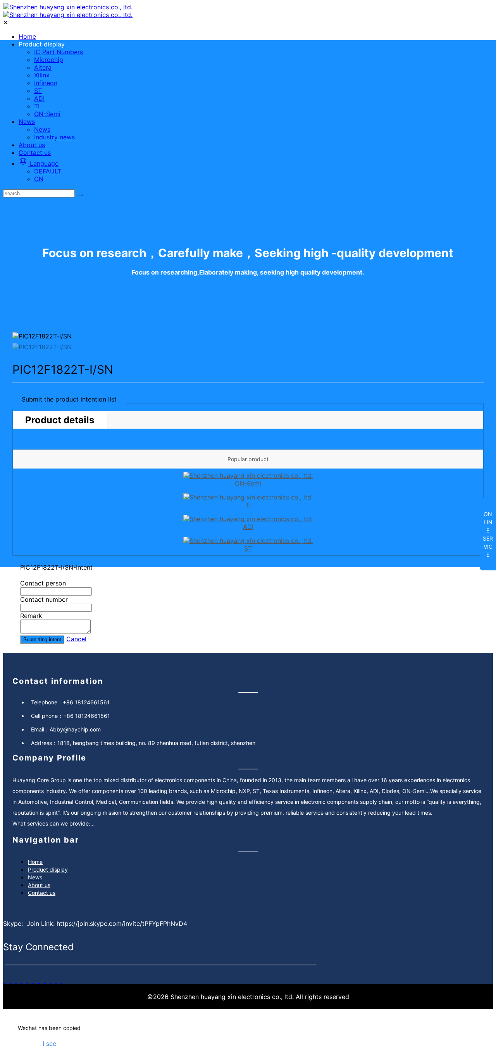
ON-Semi (47, 114)
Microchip (48, 60)
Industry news (54, 137)
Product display (42, 44)
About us (32, 145)
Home (27, 36)
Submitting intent (42, 639)
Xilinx (42, 75)
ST (38, 90)
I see (49, 1043)
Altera (43, 67)
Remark (31, 616)
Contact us (35, 152)
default (47, 171)
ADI (39, 98)
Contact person (43, 583)
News (27, 121)
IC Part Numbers (58, 52)
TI (37, 106)
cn (38, 179)
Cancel (76, 639)
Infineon (45, 83)
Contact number (44, 599)
